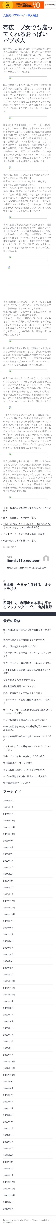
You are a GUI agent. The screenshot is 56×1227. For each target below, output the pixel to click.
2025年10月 (9, 834)
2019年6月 (8, 1202)
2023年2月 (8, 1048)
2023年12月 (9, 981)
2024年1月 (8, 974)
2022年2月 (8, 1128)
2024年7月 (8, 934)
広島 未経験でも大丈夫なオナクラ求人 (22, 693)
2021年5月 (8, 1148)
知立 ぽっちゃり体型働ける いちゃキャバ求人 (27, 663)
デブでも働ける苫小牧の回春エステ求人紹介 (25, 776)
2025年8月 (8, 847)
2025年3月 (8, 880)
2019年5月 (8, 1208)
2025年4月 (8, 874)
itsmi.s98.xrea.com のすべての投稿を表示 (26, 567)
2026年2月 (8, 807)
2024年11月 (9, 907)
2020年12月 (9, 1182)
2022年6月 (8, 1101)
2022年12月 (9, 1061)
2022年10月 (9, 1075)
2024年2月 (8, 967)
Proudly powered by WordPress (16, 1220)
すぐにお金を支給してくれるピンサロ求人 (24, 769)
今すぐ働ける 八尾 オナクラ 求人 (19, 679)
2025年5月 (8, 867)
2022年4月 (8, 1115)
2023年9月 (8, 1001)
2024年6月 (8, 941)
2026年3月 (8, 800)
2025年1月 (8, 894)
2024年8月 (8, 927)
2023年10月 (9, 994)
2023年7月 (8, 1014)
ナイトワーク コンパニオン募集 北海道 (24, 534)
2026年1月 (8, 814)
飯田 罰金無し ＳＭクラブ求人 (19, 517)
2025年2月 (8, 887)
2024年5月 (8, 947)
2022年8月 (8, 1088)
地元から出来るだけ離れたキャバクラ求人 (24, 639)
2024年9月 (8, 921)
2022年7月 (8, 1095)
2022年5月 (8, 1108)
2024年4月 (8, 954)
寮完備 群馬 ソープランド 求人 (18, 763)
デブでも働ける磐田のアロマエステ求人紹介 (25, 719)
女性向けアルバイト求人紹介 (21, 15)
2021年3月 (8, 1161)
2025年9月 (8, 840)
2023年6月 (8, 1021)
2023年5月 (8, 1028)
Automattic (7, 1222)
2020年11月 (9, 1188)
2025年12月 (9, 820)
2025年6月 (8, 860)
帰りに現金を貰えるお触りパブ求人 (20, 646)
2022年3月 (8, 1121)
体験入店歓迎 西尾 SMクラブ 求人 (19, 686)
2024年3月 (8, 961)
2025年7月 (8, 854)
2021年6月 (8, 1141)
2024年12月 (9, 901)
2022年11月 (9, 1068)
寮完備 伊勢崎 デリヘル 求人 (17, 783)
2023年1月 (8, 1054)
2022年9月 (8, 1081)
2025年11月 (9, 827)
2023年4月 (8, 1034)
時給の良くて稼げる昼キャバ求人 (19, 540)
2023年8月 (8, 1008)
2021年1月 (8, 1175)
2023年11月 (9, 988)
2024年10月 (9, 914)
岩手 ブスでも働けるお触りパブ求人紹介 (24, 756)
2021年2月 (8, 1168)
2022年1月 (8, 1135)
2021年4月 (8, 1155)
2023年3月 (8, 1041)
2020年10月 (9, 1195)
